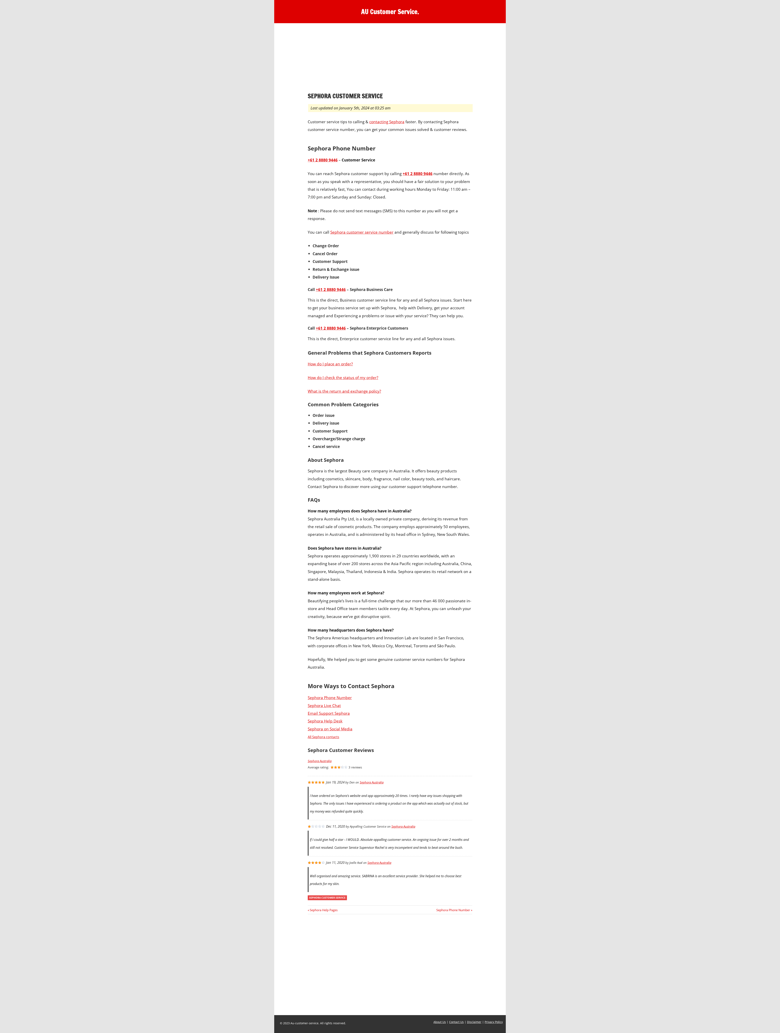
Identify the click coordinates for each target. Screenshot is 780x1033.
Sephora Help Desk (325, 721)
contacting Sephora (386, 121)
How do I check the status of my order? (343, 377)
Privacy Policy (494, 1022)
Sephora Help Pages (324, 910)
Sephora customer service (327, 897)
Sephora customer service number (361, 232)
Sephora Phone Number (330, 697)
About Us (439, 1022)
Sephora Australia (320, 761)
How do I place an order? (330, 364)
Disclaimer (474, 1022)
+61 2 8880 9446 (331, 328)
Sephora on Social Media (330, 729)
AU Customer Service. (390, 11)
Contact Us (456, 1022)
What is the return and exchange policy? (344, 391)
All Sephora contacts (323, 737)
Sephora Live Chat (324, 705)
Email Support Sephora (329, 713)
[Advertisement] (390, 58)
